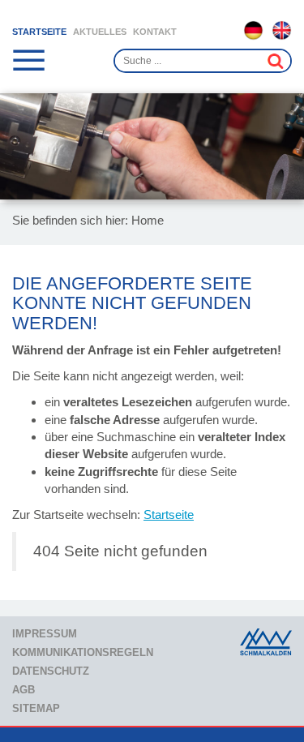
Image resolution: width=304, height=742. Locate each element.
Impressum (44, 634)
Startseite (39, 31)
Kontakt (155, 31)
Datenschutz (50, 671)
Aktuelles (99, 31)
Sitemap (36, 708)
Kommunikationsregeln (82, 652)
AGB (23, 690)
